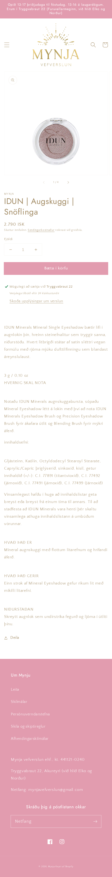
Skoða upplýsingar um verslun (36, 301)
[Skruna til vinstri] (44, 182)
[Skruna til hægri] (68, 182)
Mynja (51, 866)
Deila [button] (14, 638)
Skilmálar (19, 702)
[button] (7, 45)
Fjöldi (8, 239)
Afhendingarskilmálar (30, 739)
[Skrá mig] (95, 821)
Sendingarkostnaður (41, 230)
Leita (15, 689)
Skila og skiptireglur (28, 726)
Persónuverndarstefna (30, 714)
